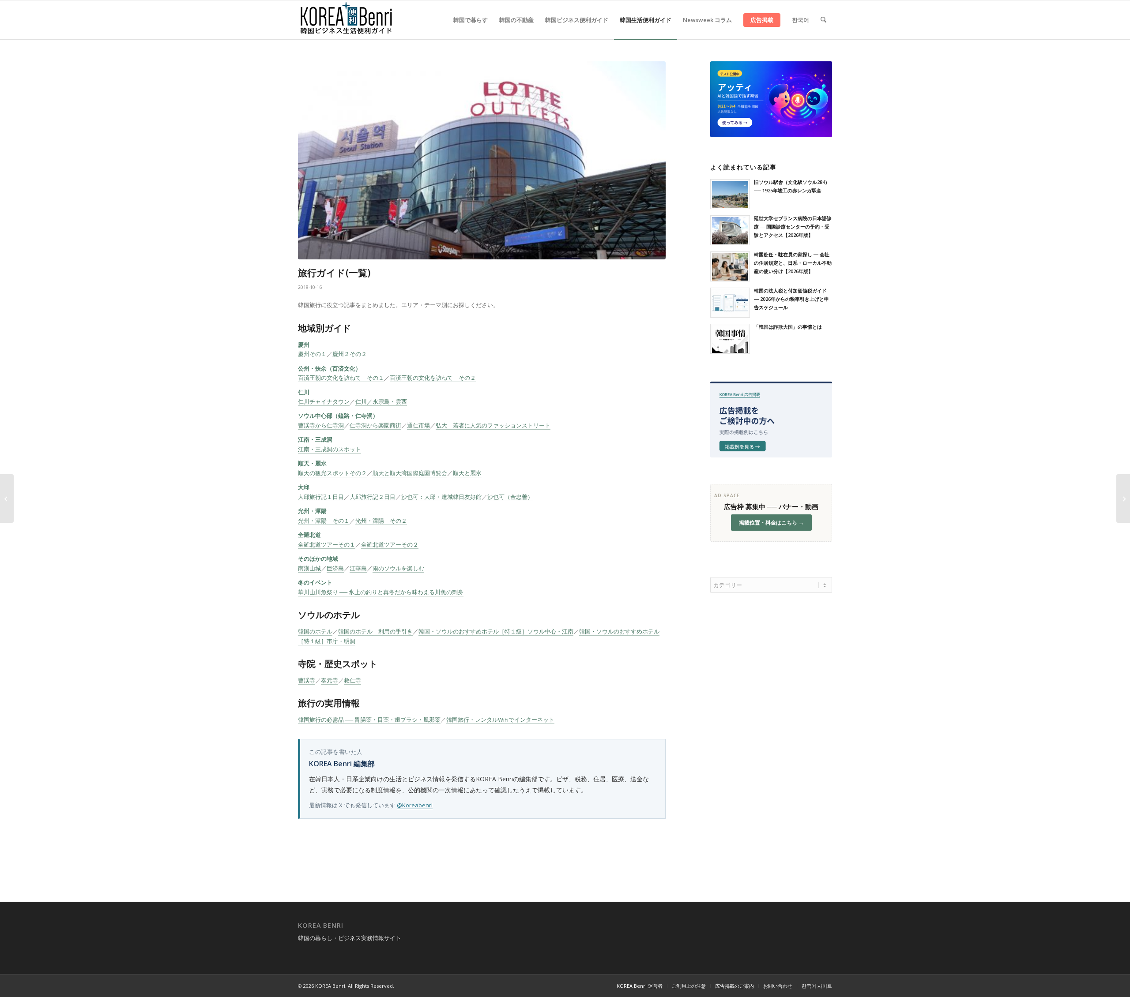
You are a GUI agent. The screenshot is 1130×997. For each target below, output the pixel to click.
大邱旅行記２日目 (373, 497)
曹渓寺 (306, 680)
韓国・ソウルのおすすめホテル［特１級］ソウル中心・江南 (495, 631)
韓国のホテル (315, 631)
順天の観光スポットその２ (332, 473)
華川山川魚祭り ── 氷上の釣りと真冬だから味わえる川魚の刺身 (380, 592)
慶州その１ (312, 354)
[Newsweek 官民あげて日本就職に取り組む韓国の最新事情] (1123, 498)
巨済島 (335, 568)
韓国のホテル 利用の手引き (375, 631)
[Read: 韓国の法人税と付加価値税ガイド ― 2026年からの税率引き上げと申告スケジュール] (730, 303)
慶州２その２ (349, 354)
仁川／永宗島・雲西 (381, 401)
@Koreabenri (415, 805)
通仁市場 (418, 425)
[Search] (823, 19)
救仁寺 (352, 680)
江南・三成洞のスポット (329, 449)
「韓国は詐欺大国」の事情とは (788, 326)
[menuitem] (470, 19)
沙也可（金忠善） (510, 497)
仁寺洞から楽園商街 (375, 425)
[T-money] (7, 498)
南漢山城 (309, 568)
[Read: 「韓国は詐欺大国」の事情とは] (730, 339)
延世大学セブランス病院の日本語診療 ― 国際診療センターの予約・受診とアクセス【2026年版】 (793, 226)
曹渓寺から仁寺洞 (321, 425)
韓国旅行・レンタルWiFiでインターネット (500, 719)
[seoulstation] (482, 160)
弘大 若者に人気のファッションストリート (493, 425)
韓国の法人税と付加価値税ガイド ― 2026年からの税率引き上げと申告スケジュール (791, 299)
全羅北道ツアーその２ (389, 544)
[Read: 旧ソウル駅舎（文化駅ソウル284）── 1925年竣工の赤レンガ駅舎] (730, 194)
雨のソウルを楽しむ (398, 568)
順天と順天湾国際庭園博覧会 (410, 473)
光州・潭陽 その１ (324, 521)
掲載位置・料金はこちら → (771, 522)
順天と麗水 (467, 473)
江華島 (358, 568)
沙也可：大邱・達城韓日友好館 (441, 497)
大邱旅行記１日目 (321, 497)
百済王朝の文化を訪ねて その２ (433, 378)
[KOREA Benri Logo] (346, 19)
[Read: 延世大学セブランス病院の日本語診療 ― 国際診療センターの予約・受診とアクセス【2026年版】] (730, 230)
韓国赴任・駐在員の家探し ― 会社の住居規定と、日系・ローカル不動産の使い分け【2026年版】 (793, 262)
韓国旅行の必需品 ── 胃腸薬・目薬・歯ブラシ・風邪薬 (369, 719)
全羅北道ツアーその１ (326, 544)
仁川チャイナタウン (324, 401)
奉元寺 (329, 680)
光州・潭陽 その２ (381, 521)
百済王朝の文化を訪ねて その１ (341, 378)
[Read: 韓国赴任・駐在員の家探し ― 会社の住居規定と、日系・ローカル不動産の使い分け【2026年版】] (730, 266)
